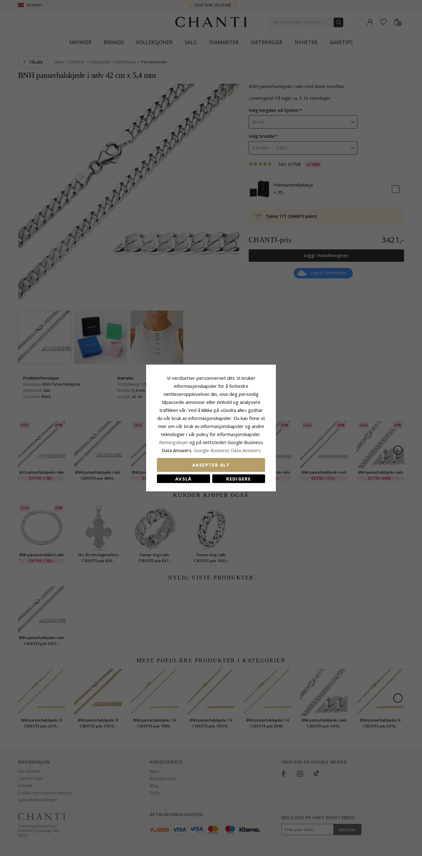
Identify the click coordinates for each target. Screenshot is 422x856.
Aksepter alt (211, 465)
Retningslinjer (174, 442)
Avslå (183, 479)
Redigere (238, 479)
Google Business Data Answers (227, 450)
